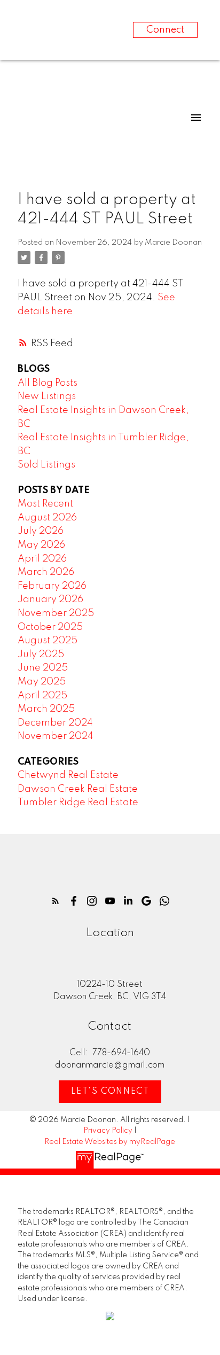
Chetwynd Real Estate (68, 775)
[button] (55, 901)
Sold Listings (46, 465)
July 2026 (41, 531)
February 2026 (52, 586)
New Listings (47, 396)
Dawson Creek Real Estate (78, 789)
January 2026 (50, 599)
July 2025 (41, 654)
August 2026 (47, 518)
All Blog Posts (47, 383)
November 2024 (55, 736)
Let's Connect (110, 1091)
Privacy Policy (107, 1130)
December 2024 (55, 723)
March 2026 (46, 572)
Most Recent (45, 504)
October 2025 (50, 627)
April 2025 (42, 695)
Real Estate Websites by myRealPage (109, 1142)
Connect (165, 30)
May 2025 (42, 682)
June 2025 (43, 668)
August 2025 (47, 640)
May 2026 (41, 545)
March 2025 (46, 709)
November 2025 (56, 613)
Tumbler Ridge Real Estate (78, 802)
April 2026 (42, 559)
